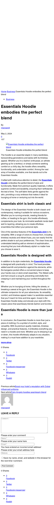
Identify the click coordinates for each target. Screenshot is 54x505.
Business (11, 91)
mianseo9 (5, 127)
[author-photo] (7, 404)
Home (3, 91)
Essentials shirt (39, 231)
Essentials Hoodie (42, 261)
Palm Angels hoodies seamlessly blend (28, 392)
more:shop (6, 342)
